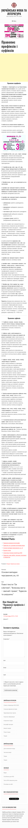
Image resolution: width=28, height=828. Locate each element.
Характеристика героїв (10, 713)
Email (4, 667)
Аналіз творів (7, 728)
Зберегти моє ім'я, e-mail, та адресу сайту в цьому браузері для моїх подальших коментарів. (13, 683)
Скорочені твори (8, 720)
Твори (5, 756)
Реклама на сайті (8, 784)
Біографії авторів (8, 724)
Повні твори (7, 732)
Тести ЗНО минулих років (10, 780)
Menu (14, 21)
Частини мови (7, 752)
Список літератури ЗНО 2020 (11, 705)
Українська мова (15, 564)
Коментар (6, 639)
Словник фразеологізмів (10, 709)
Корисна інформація (9, 716)
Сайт (4, 675)
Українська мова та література (14, 12)
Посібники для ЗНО (9, 776)
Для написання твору (9, 748)
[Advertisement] (14, 67)
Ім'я (4, 660)
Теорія (8, 564)
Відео (5, 772)
